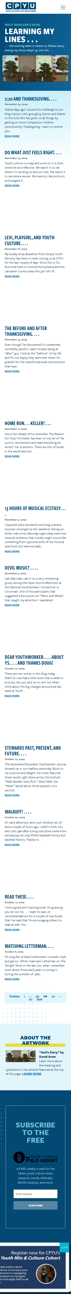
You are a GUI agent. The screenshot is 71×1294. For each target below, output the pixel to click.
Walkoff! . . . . (18, 811)
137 (30, 999)
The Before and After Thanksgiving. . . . (26, 331)
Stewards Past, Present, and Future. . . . (33, 750)
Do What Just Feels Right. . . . (33, 152)
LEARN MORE (31, 1073)
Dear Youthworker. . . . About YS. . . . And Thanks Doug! (34, 659)
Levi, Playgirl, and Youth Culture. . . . (30, 240)
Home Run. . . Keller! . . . (28, 423)
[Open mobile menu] (63, 7)
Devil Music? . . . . (21, 567)
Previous (14, 996)
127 (53, 996)
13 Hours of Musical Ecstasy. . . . (35, 511)
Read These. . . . (19, 896)
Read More (12, 136)
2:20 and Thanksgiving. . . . (30, 98)
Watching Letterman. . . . (29, 946)
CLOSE (64, 1247)
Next (39, 999)
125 (37, 996)
